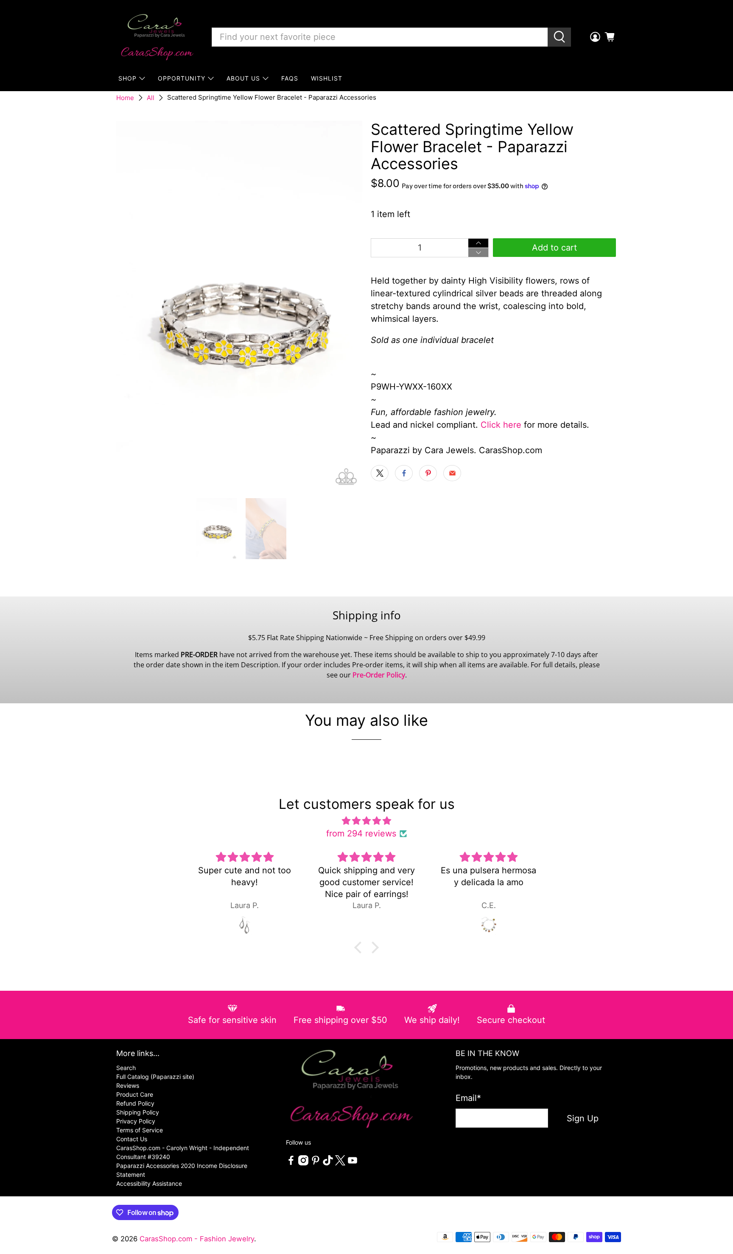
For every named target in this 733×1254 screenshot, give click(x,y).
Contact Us (131, 1139)
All (150, 98)
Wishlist (326, 78)
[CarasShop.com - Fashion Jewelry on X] (340, 1163)
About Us (243, 78)
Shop (127, 78)
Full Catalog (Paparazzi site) (155, 1076)
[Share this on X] (380, 473)
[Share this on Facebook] (404, 473)
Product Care (134, 1094)
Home (125, 98)
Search (126, 1067)
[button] (360, 947)
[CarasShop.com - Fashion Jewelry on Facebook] (291, 1163)
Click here (501, 425)
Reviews (127, 1085)
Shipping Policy (137, 1112)
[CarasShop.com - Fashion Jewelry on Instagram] (303, 1163)
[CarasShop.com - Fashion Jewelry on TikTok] (328, 1163)
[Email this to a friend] (452, 473)
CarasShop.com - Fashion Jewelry (197, 1238)
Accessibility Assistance (149, 1183)
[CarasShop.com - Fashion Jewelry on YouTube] (352, 1163)
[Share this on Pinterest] (428, 473)
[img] (366, 820)
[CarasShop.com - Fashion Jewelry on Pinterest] (316, 1163)
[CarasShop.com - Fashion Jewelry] (156, 37)
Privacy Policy (135, 1121)
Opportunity (181, 78)
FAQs (289, 78)
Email (468, 1098)
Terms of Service (139, 1130)
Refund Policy (135, 1103)
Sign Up (583, 1118)
